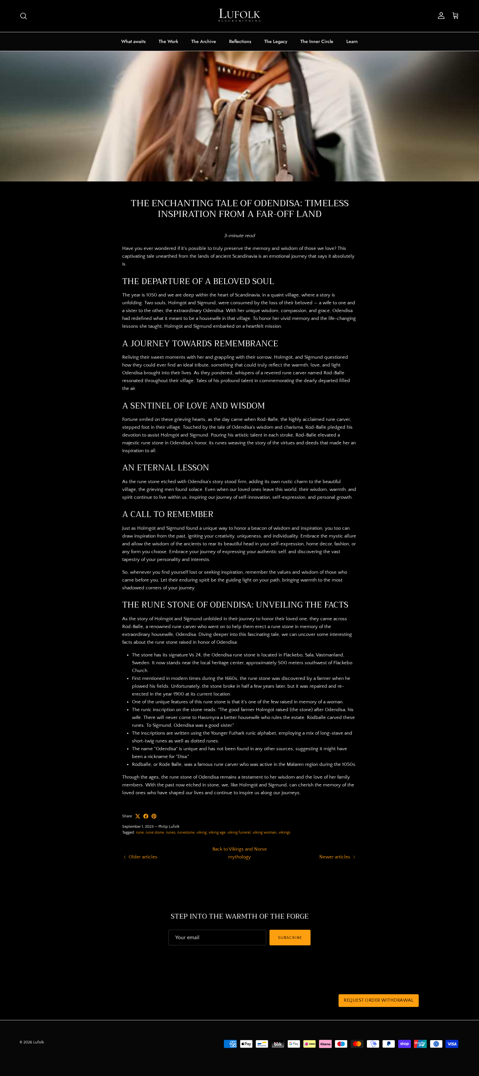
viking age (217, 832)
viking (201, 832)
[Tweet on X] (137, 816)
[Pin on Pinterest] (154, 816)
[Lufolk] (239, 16)
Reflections (240, 41)
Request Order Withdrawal (379, 1000)
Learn (352, 41)
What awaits (133, 41)
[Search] (23, 16)
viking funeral (239, 832)
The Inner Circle (316, 41)
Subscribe (290, 937)
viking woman (265, 832)
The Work (168, 41)
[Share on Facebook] (145, 816)
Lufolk (38, 1042)
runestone (186, 832)
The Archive (203, 41)
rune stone (155, 832)
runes (170, 832)
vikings (284, 832)
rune (140, 832)
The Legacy (275, 41)
